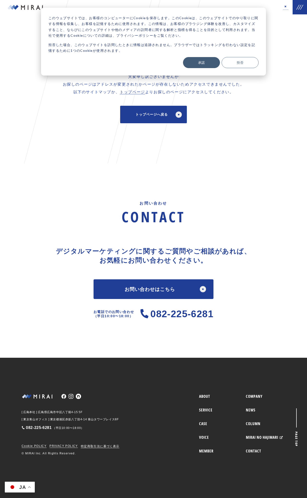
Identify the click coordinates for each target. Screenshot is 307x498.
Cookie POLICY (34, 446)
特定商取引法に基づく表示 (100, 446)
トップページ (132, 92)
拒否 (240, 62)
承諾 (201, 62)
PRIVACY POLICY (63, 446)
